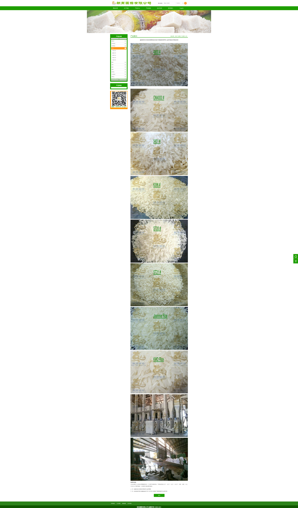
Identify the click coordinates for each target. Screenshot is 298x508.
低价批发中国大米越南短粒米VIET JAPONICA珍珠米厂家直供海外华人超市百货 (150, 491)
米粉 (112, 64)
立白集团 (118, 503)
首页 (176, 36)
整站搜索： (160, 3)
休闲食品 (113, 43)
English (181, 8)
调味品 (113, 76)
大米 (112, 48)
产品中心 (137, 8)
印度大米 (114, 57)
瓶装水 (113, 41)
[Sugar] (149, 21)
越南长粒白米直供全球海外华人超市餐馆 (142, 489)
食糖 (112, 69)
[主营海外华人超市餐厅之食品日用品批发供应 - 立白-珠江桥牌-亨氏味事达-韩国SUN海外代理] (132, 4)
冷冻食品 (113, 74)
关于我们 (126, 8)
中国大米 (114, 50)
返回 (159, 495)
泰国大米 (114, 55)
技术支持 (159, 8)
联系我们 (170, 8)
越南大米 (114, 53)
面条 (112, 62)
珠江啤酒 (129, 503)
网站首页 (115, 8)
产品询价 (148, 8)
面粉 (112, 67)
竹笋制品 (113, 45)
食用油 (113, 71)
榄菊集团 (124, 503)
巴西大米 (114, 60)
